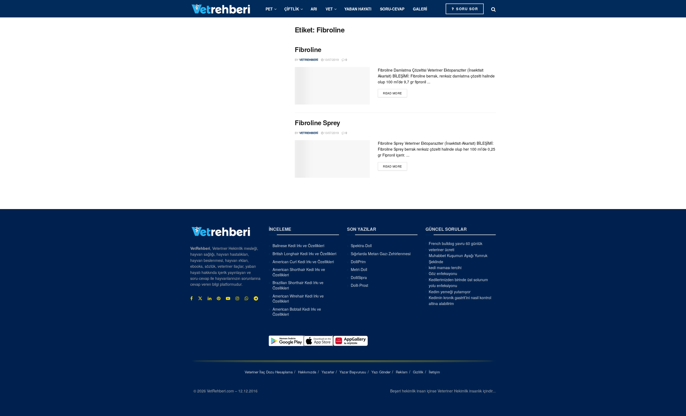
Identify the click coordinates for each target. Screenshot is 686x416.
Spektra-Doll (361, 245)
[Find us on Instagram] (237, 298)
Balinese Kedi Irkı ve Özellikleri (298, 245)
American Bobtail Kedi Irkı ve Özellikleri (297, 311)
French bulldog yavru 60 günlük (455, 243)
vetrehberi (308, 60)
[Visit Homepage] (221, 8)
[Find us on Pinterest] (219, 298)
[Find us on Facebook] (191, 298)
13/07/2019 (331, 59)
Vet (329, 9)
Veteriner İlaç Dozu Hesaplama (269, 371)
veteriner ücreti (441, 249)
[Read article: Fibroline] (332, 86)
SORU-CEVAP (392, 9)
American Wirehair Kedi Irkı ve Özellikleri (298, 298)
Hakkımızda (307, 371)
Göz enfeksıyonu (443, 273)
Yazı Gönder (380, 371)
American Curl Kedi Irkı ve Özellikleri (303, 261)
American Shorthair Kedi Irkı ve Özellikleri (299, 272)
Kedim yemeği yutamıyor (450, 291)
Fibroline (308, 49)
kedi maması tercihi (445, 267)
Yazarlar (328, 371)
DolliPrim (358, 261)
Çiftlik (291, 9)
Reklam (402, 371)
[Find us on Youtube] (228, 298)
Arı (314, 9)
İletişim (434, 371)
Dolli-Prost (359, 285)
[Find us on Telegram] (256, 298)
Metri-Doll (359, 269)
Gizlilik (418, 371)
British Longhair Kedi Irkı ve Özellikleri (304, 253)
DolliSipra (359, 277)
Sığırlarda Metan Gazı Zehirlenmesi (381, 253)
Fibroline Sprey (317, 122)
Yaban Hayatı (357, 9)
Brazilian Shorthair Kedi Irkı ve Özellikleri (298, 285)
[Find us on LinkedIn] (209, 298)
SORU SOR (466, 8)
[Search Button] (493, 9)
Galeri (420, 9)
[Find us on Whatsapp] (246, 298)
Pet (269, 9)
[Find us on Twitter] (200, 298)
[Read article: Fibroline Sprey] (332, 159)
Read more (395, 93)
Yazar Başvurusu (353, 371)
